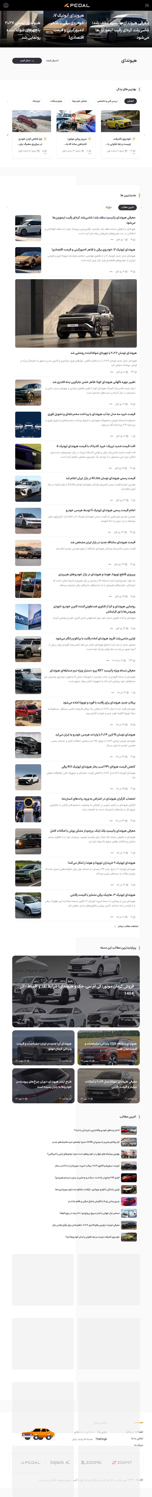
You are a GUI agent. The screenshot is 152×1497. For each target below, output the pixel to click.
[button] (40, 1434)
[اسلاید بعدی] (7, 135)
